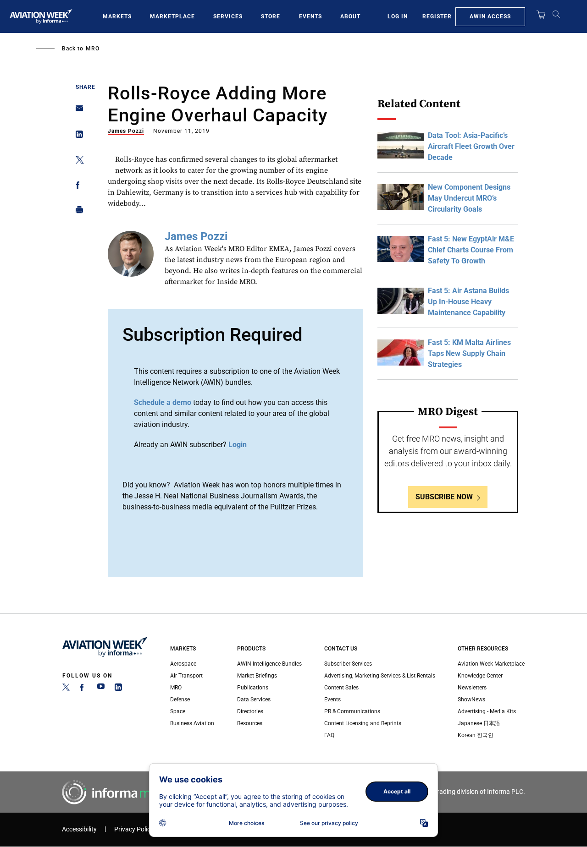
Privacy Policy (134, 829)
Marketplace (172, 16)
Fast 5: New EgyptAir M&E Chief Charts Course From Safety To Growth (471, 250)
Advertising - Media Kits (487, 711)
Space (177, 711)
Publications (252, 687)
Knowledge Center (480, 675)
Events (310, 16)
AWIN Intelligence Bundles (269, 664)
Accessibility (79, 829)
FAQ (329, 735)
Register (437, 16)
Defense (180, 699)
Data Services (254, 699)
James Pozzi (126, 131)
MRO (93, 48)
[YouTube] (101, 689)
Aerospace (183, 664)
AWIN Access (490, 16)
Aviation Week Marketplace (491, 664)
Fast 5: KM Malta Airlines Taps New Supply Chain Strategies (469, 353)
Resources (249, 723)
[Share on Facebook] (77, 186)
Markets (117, 16)
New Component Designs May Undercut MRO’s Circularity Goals (469, 198)
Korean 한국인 (475, 735)
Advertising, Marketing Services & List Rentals (379, 675)
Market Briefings (257, 675)
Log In (398, 16)
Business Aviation (192, 723)
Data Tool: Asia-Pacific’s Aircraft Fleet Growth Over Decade (471, 146)
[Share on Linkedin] (77, 136)
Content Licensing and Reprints (362, 723)
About (350, 16)
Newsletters (472, 687)
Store (270, 16)
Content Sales (341, 687)
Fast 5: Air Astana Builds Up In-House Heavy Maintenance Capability (468, 301)
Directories (250, 711)
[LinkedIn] (118, 689)
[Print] (77, 212)
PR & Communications (352, 711)
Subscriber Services (348, 664)
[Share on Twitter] (77, 161)
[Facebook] (83, 689)
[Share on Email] (77, 111)
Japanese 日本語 (479, 723)
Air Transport (186, 675)
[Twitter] (66, 689)
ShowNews (471, 699)
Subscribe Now (444, 496)
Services (228, 16)
